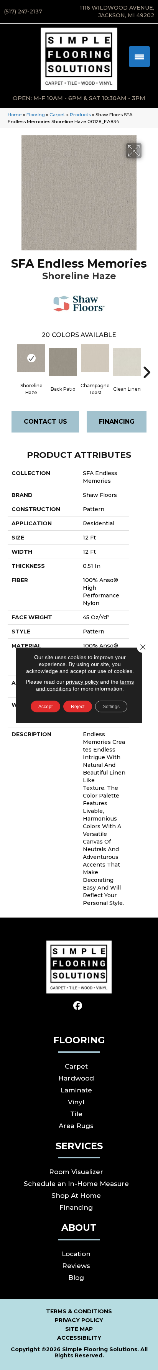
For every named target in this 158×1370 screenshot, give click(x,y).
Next (146, 361)
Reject (77, 706)
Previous (11, 361)
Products (80, 114)
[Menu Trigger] (139, 56)
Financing (117, 421)
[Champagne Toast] (95, 358)
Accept (45, 706)
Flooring (35, 114)
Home (15, 114)
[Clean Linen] (127, 362)
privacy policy (82, 681)
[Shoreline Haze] (31, 358)
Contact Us (45, 421)
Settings (111, 706)
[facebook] (78, 1006)
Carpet (57, 114)
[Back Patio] (63, 362)
